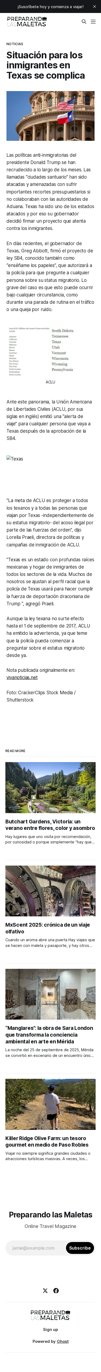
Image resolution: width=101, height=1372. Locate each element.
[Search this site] (84, 21)
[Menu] (93, 21)
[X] (45, 1290)
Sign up (50, 1329)
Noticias (14, 44)
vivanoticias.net (21, 677)
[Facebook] (56, 1290)
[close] (94, 6)
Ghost (63, 1341)
